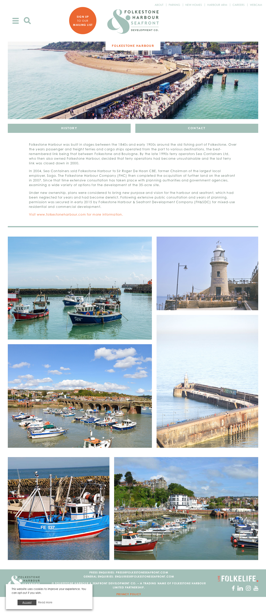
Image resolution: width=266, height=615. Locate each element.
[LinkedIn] (240, 588)
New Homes (193, 4)
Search (27, 20)
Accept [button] (27, 602)
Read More (45, 602)
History (69, 128)
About (159, 4)
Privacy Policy (128, 594)
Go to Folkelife (238, 579)
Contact (197, 128)
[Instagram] (248, 588)
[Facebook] (233, 588)
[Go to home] (133, 21)
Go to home (24, 583)
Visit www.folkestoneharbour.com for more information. (76, 214)
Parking (174, 4)
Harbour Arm (217, 4)
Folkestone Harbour (133, 45)
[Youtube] (256, 588)
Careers (239, 4)
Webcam (256, 4)
